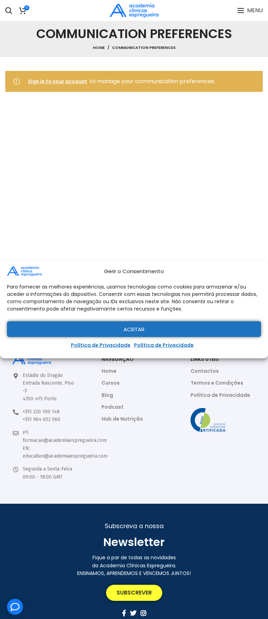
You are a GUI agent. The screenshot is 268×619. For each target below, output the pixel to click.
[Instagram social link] (143, 613)
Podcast (113, 406)
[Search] (9, 10)
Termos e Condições (217, 382)
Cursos (111, 382)
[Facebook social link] (124, 613)
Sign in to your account (57, 81)
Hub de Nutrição (122, 418)
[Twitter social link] (133, 613)
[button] (134, 593)
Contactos (205, 370)
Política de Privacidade (101, 345)
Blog (107, 395)
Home (99, 47)
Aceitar (134, 329)
